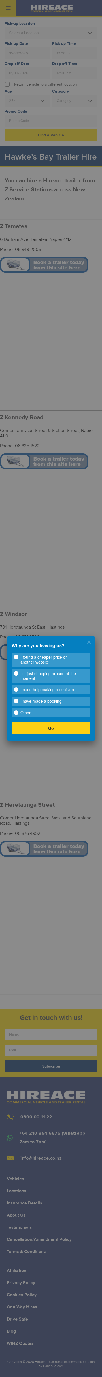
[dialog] (51, 688)
